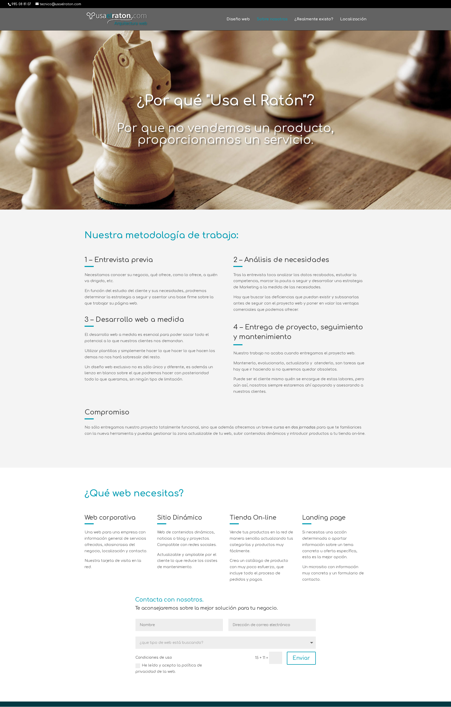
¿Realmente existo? (313, 19)
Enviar (301, 658)
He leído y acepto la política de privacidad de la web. (168, 668)
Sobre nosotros (272, 19)
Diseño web (238, 19)
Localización (353, 19)
